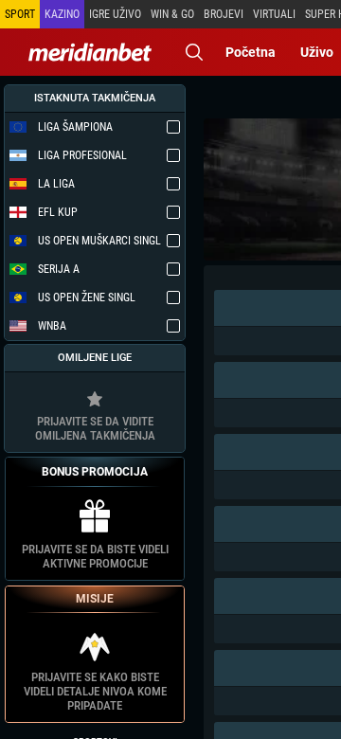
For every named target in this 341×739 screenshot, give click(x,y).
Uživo (316, 52)
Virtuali (274, 14)
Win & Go (172, 14)
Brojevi (223, 14)
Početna (250, 52)
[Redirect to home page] (90, 52)
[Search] (194, 52)
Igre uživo (115, 14)
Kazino (62, 14)
